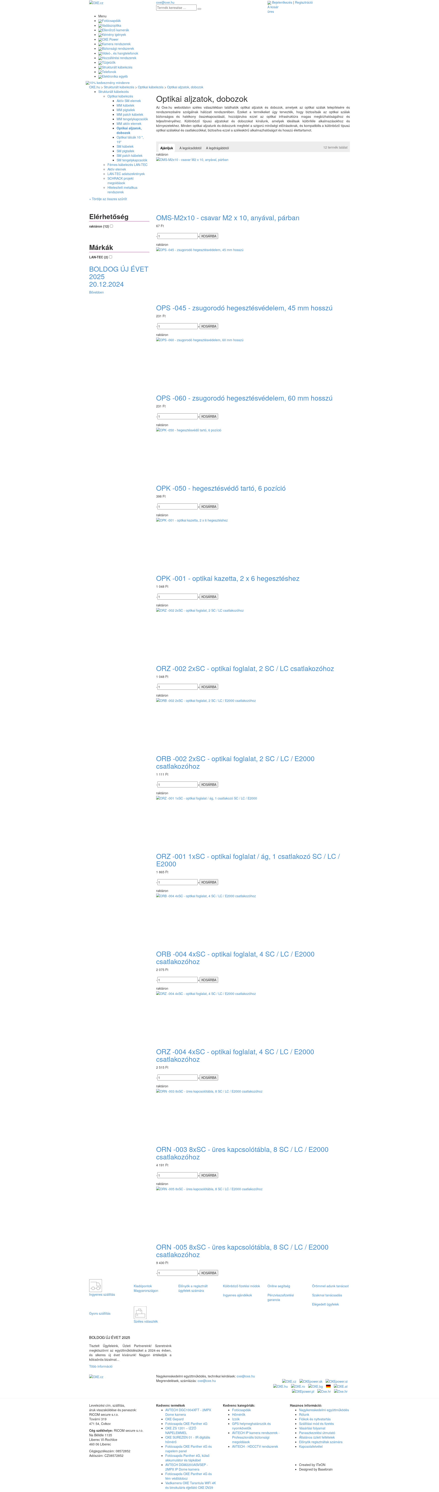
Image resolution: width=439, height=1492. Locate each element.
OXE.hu (94, 87)
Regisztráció (304, 2)
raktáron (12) (99, 226)
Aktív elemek (116, 169)
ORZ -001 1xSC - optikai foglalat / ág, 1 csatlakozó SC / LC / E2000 (248, 859)
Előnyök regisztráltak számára (321, 1442)
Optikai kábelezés (150, 87)
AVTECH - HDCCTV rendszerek (255, 1446)
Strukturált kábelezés (117, 67)
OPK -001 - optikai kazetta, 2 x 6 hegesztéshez (228, 578)
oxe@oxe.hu (165, 2)
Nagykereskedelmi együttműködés (324, 1410)
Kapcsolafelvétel (311, 1446)
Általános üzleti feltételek (317, 1437)
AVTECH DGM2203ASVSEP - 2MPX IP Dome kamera (186, 1466)
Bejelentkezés (282, 2)
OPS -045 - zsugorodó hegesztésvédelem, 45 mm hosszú (244, 307)
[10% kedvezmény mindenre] (219, 83)
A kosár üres (273, 9)
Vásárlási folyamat (312, 1428)
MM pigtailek (126, 110)
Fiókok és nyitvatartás (315, 1419)
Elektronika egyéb (115, 76)
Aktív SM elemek (129, 100)
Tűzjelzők (108, 62)
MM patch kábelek (130, 114)
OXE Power (110, 39)
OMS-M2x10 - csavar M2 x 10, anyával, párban (228, 217)
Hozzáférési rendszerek (119, 57)
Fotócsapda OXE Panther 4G (186, 1423)
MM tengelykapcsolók (132, 119)
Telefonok (109, 71)
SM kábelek (125, 146)
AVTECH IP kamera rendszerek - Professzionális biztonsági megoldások (256, 1437)
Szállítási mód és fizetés (316, 1423)
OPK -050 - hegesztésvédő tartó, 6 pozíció (221, 488)
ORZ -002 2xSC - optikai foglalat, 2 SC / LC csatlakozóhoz (245, 668)
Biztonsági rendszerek (118, 48)
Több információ (101, 1366)
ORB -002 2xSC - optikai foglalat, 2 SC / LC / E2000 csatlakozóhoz (235, 762)
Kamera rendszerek (116, 44)
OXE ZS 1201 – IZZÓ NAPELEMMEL (180, 1430)
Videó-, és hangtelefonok (120, 53)
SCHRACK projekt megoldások (120, 180)
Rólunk (304, 1414)
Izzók (236, 1419)
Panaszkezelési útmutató (317, 1432)
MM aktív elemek (129, 123)
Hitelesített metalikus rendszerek (122, 189)
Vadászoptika (111, 25)
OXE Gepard (174, 1419)
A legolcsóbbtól (190, 148)
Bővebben (96, 292)
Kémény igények (114, 34)
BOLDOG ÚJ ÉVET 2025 (109, 1337)
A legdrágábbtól (217, 148)
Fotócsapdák (111, 20)
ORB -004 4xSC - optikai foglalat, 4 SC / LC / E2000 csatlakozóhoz (235, 957)
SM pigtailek (125, 151)
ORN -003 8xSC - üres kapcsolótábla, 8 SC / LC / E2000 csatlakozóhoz (242, 1153)
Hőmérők (238, 1414)
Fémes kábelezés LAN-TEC (127, 164)
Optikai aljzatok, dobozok (185, 87)
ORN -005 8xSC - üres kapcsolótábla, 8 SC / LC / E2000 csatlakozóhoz (242, 1250)
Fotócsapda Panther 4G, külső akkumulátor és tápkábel (187, 1457)
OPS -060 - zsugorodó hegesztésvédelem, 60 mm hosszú (244, 398)
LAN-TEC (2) (99, 257)
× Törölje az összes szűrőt (108, 199)
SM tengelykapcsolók (132, 160)
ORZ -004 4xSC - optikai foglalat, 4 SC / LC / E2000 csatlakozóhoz (235, 1055)
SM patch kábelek (129, 155)
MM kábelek (125, 105)
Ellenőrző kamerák (115, 30)
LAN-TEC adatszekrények (126, 173)
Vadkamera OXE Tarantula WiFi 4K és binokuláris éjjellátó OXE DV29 (190, 1485)
